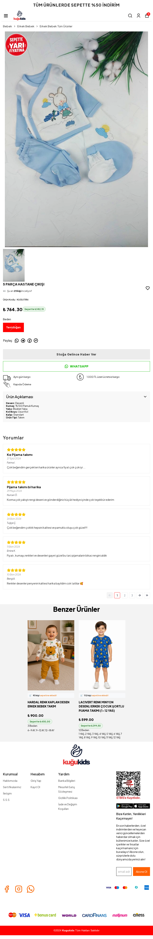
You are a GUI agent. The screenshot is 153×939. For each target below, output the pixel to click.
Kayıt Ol (35, 787)
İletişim (7, 793)
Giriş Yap (36, 780)
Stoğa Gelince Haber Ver (76, 354)
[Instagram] (18, 889)
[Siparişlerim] (138, 15)
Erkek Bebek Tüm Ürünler (56, 26)
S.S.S (6, 799)
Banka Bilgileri (66, 780)
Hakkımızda (10, 780)
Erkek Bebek (25, 26)
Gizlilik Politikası (68, 798)
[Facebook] (6, 889)
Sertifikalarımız (12, 787)
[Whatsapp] (30, 889)
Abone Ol (141, 871)
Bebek (7, 26)
